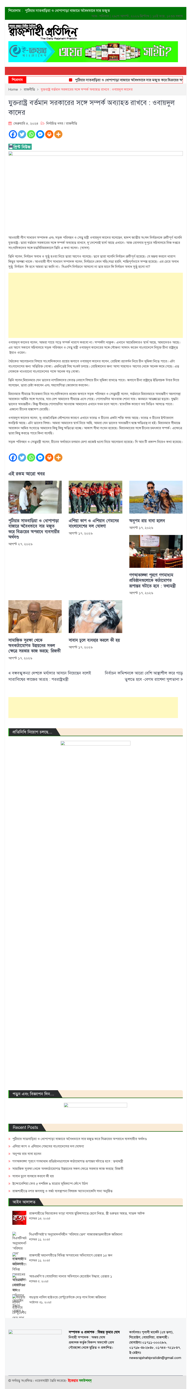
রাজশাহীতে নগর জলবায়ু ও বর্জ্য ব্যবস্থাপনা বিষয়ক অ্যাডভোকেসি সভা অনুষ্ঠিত (62, 1191)
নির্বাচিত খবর (54, 123)
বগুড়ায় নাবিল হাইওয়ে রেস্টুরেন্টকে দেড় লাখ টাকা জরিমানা (67, 1297)
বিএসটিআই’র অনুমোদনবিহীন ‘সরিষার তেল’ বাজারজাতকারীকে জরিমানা (75, 1234)
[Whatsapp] (31, 134)
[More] (58, 134)
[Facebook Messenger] (40, 134)
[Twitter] (22, 134)
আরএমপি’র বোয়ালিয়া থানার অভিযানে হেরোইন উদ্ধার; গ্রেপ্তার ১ (70, 1276)
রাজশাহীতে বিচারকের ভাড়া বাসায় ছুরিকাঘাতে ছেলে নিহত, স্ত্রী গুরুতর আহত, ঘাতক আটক (87, 1213)
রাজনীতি (71, 123)
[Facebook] (13, 134)
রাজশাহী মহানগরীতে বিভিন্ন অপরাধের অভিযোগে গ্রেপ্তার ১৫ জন (70, 1255)
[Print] (49, 134)
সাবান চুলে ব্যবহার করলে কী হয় (94, 640)
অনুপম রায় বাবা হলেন (147, 521)
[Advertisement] (95, 305)
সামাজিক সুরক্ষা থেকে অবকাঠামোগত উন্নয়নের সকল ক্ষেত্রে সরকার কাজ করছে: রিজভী (34, 646)
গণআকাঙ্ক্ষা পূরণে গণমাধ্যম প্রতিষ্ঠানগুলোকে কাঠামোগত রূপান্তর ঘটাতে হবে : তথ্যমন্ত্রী (152, 580)
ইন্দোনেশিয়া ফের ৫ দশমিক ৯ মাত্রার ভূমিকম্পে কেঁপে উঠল (50, 1183)
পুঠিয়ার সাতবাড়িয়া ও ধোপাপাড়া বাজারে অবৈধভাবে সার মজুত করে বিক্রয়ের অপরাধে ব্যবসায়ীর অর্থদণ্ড (33, 529)
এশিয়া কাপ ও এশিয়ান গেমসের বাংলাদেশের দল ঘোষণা (94, 523)
